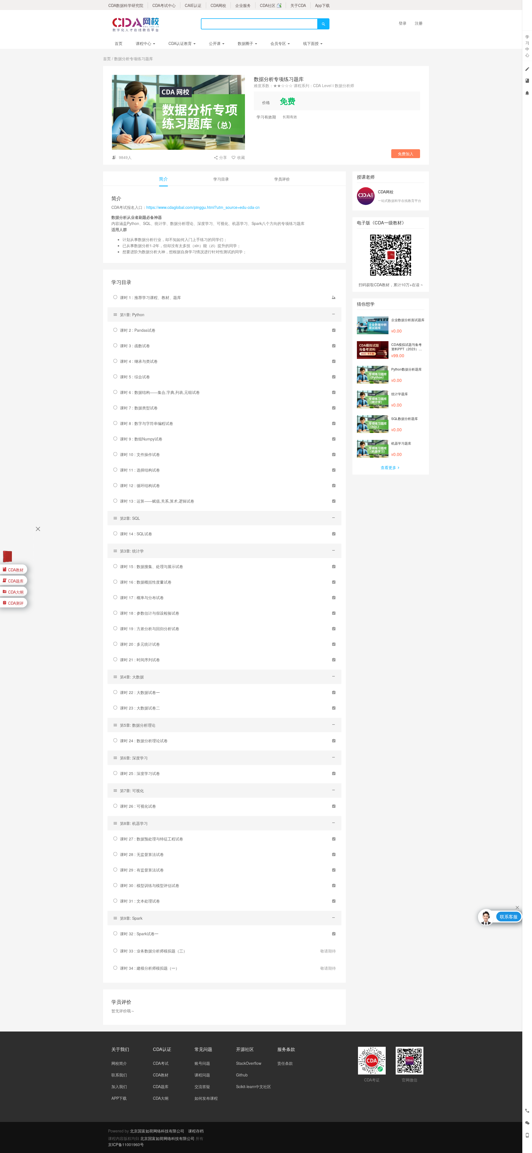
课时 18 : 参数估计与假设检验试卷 (149, 613)
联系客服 (509, 916)
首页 (118, 43)
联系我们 (119, 1075)
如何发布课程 (206, 1098)
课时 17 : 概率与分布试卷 (142, 597)
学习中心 (527, 46)
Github (242, 1075)
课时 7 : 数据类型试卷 (139, 407)
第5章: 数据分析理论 (137, 725)
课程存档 (196, 1131)
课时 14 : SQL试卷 (136, 533)
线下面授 (311, 43)
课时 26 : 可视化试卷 (138, 806)
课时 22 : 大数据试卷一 (140, 692)
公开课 (215, 43)
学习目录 (221, 179)
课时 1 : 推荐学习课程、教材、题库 (150, 297)
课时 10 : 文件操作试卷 (140, 454)
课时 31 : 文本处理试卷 (140, 901)
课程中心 (144, 43)
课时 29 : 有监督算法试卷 (142, 870)
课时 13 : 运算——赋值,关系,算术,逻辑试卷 (157, 501)
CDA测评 (16, 602)
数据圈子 (246, 43)
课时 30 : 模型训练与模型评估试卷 (149, 885)
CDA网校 (218, 5)
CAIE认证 (193, 5)
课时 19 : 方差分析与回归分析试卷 (149, 628)
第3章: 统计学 (132, 551)
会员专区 (278, 43)
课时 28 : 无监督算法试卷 (142, 854)
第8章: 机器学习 (134, 823)
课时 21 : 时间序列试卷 (140, 659)
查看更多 (388, 467)
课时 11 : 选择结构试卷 (140, 470)
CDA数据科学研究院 (125, 5)
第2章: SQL (130, 518)
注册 (419, 23)
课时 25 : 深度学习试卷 (140, 773)
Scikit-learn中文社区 (253, 1086)
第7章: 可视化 (132, 790)
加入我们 (119, 1086)
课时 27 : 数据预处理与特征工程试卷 (151, 839)
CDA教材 (160, 1075)
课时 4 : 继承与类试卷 (139, 361)
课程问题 (202, 1075)
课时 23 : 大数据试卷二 (140, 708)
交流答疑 (202, 1086)
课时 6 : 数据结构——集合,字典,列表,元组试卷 (160, 392)
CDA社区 (267, 5)
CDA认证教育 (180, 43)
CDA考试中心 (164, 5)
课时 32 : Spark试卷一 (139, 933)
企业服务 (243, 5)
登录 (402, 23)
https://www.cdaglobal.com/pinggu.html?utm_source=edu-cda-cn (203, 207)
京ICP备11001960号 (126, 1144)
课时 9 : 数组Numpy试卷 (141, 439)
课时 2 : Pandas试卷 (137, 330)
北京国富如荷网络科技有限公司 (157, 1131)
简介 (163, 179)
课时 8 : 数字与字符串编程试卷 (146, 423)
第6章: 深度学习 (134, 758)
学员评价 (282, 179)
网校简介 (119, 1063)
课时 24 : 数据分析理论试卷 (144, 740)
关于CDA (298, 5)
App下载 (322, 5)
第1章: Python (132, 314)
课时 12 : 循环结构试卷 (140, 485)
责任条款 (285, 1063)
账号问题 (202, 1063)
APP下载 (119, 1098)
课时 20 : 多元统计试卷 (140, 644)
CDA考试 (160, 1063)
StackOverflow (248, 1063)
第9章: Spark (131, 918)
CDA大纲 (160, 1098)
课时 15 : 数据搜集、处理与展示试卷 (151, 566)
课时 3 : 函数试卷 (135, 345)
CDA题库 (160, 1086)
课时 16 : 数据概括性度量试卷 (146, 582)
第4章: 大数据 (132, 677)
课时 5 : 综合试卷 (135, 376)
